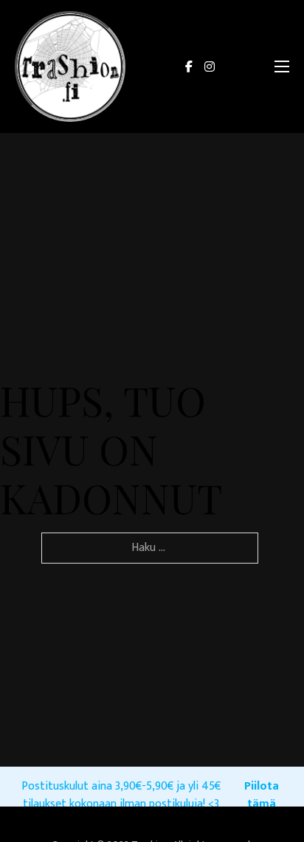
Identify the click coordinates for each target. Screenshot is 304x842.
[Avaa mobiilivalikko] (281, 66)
